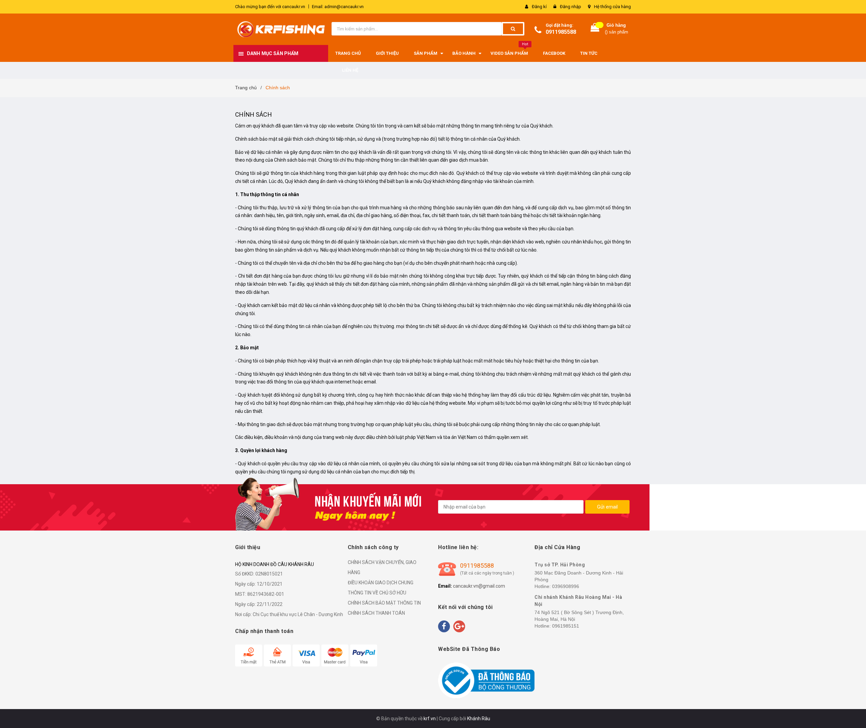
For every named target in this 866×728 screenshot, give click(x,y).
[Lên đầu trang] (854, 714)
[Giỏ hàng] (595, 28)
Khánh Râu (478, 718)
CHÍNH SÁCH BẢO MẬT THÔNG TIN (384, 603)
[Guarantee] (486, 680)
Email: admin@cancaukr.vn (338, 6)
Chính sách (253, 114)
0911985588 (561, 32)
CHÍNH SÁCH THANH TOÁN (376, 613)
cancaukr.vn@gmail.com (479, 586)
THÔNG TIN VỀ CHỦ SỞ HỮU (377, 592)
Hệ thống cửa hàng (612, 6)
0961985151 (565, 626)
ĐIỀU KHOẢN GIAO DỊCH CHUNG (380, 582)
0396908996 (565, 586)
